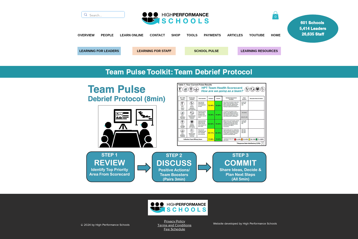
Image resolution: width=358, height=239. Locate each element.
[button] (275, 15)
